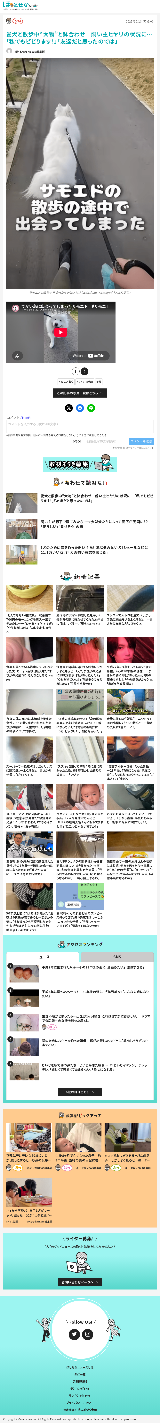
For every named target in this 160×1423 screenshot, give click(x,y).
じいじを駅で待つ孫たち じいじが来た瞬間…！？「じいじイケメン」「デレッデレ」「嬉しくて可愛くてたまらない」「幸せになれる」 (95, 1067)
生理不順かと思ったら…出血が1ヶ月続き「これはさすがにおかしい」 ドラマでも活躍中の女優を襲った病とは (96, 1018)
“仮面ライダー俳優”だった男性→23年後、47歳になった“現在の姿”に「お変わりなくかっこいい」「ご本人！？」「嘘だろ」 (130, 772)
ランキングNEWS (80, 1395)
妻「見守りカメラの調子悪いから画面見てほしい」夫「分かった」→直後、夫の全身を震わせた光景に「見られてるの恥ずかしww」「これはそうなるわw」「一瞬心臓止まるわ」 (79, 869)
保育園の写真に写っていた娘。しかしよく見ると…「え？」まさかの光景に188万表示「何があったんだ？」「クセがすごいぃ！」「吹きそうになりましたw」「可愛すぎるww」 (79, 675)
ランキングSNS (80, 1388)
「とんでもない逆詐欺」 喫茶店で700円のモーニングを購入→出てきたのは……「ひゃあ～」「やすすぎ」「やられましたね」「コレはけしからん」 (29, 623)
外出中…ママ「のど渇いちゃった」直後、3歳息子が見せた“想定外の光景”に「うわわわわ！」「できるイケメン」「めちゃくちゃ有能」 (29, 820)
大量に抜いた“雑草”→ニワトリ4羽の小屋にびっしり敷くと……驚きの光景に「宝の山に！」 (130, 722)
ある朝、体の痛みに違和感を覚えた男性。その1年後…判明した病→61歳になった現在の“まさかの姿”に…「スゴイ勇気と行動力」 (29, 867)
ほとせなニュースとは (80, 1367)
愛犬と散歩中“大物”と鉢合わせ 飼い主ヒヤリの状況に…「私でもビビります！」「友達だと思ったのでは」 (97, 498)
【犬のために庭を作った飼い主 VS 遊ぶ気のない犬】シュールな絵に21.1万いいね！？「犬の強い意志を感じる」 (94, 550)
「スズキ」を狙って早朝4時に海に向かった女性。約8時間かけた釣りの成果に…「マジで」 (79, 770)
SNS (117, 957)
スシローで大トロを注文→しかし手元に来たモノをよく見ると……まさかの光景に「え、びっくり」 (130, 619)
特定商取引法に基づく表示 (80, 1410)
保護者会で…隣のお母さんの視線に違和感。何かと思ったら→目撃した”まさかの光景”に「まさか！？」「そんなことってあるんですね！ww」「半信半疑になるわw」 (130, 869)
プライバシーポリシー (80, 1403)
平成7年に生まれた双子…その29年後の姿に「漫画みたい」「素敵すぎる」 (93, 967)
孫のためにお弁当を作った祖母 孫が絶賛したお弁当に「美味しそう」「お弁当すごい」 (95, 1042)
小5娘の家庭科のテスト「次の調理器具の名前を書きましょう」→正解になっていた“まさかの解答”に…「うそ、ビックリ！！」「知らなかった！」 (79, 724)
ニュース (42, 957)
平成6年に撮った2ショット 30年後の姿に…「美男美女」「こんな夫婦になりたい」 (95, 993)
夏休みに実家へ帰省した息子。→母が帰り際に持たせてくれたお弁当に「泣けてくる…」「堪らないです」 (79, 619)
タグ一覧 (79, 1374)
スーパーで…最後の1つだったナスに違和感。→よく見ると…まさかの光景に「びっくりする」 (29, 770)
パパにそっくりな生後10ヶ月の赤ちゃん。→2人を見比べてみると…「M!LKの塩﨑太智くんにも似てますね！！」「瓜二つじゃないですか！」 (79, 820)
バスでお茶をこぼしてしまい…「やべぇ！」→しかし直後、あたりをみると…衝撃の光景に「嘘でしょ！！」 (129, 818)
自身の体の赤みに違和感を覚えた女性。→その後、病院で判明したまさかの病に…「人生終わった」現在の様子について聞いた (29, 724)
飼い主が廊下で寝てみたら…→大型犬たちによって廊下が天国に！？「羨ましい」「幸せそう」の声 (94, 524)
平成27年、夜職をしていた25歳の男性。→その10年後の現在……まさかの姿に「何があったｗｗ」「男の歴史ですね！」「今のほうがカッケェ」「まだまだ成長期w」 (130, 675)
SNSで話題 (86, 382)
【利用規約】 (80, 1381)
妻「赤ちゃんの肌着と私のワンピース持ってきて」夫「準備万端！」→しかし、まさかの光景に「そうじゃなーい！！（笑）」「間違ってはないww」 (79, 919)
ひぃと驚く (67, 382)
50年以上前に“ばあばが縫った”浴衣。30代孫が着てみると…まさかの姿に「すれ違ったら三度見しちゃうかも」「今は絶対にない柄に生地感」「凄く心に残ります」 (29, 921)
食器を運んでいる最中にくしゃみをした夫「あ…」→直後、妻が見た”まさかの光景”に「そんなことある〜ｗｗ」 (29, 673)
